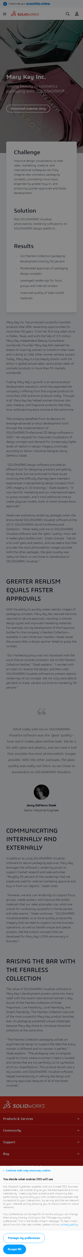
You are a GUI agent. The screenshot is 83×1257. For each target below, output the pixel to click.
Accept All (14, 1249)
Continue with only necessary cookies (28, 1170)
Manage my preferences (24, 1238)
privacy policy (69, 1224)
